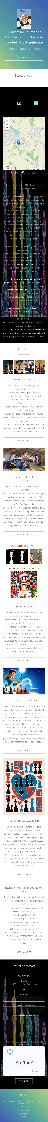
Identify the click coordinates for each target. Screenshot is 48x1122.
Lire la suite (24, 440)
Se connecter (24, 1113)
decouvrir (24, 57)
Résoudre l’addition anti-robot (15, 1071)
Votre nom (24, 994)
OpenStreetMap (29, 169)
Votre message (24, 1016)
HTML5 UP (26, 1110)
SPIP (24, 1117)
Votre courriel (24, 1005)
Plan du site (24, 1106)
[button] (18, 142)
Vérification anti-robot (24, 1043)
